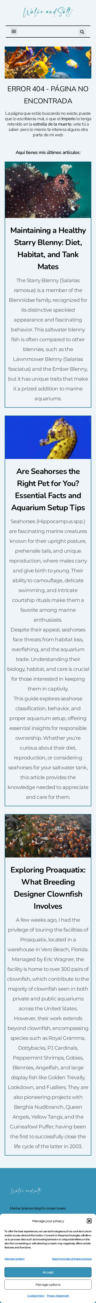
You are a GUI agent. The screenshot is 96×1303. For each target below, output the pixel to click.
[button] (89, 1221)
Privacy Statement (58, 1295)
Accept (48, 1272)
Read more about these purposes (72, 1258)
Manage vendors (14, 1258)
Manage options (48, 1284)
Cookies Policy (35, 1295)
